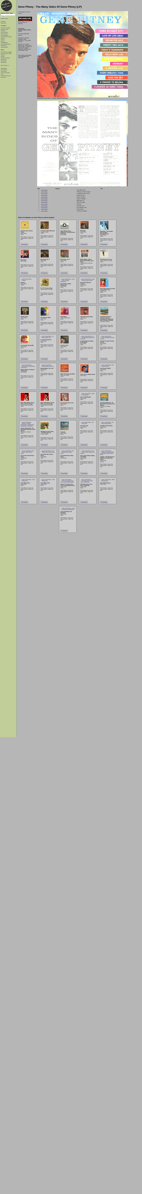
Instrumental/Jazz (5, 35)
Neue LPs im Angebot (5, 27)
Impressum (3, 77)
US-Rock (3, 39)
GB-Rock (3, 38)
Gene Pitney (44, 190)
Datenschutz (3, 22)
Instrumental (3, 60)
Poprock (2, 41)
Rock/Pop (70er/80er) (5, 57)
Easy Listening (4, 33)
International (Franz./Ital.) (6, 36)
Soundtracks (3, 59)
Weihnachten (3, 45)
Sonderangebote (4, 47)
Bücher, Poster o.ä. (5, 65)
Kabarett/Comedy (4, 29)
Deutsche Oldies (4, 32)
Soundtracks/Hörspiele (6, 44)
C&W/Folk (3, 30)
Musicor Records (22, 22)
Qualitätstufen (4, 68)
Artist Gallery (3, 71)
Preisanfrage (24, 244)
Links (2, 74)
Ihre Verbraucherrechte (6, 75)
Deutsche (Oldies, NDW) (6, 53)
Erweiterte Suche (4, 18)
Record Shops (4, 69)
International (3, 62)
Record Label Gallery (5, 72)
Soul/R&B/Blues (4, 42)
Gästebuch (3, 21)
